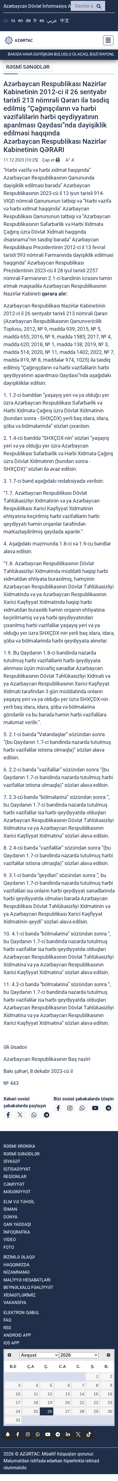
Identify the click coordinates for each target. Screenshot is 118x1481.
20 (67, 1402)
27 (67, 1411)
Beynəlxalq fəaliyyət (28, 1287)
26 (50, 1411)
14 (82, 1394)
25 (36, 1411)
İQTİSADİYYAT (17, 1169)
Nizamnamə (16, 1272)
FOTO (8, 1247)
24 (18, 1411)
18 (36, 1402)
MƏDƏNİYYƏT (17, 1191)
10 (18, 1394)
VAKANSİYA (14, 1302)
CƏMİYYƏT (14, 1184)
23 (110, 1402)
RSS (7, 1327)
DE (28, 20)
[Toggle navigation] (106, 40)
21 (82, 1402)
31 (18, 1420)
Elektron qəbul (21, 1312)
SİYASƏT (11, 1161)
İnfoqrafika (16, 1232)
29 (96, 1411)
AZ (5, 20)
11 (36, 1394)
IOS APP (11, 1343)
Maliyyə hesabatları (26, 1280)
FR (35, 20)
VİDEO (9, 1239)
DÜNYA (10, 1217)
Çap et (49, 160)
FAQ (7, 1320)
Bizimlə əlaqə (19, 1257)
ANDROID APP (17, 1335)
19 (50, 1402)
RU (13, 20)
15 (96, 1394)
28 (82, 1411)
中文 (64, 20)
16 (110, 1394)
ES (42, 20)
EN (20, 20)
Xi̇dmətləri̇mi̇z (19, 1295)
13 (67, 1394)
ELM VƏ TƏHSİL (19, 1201)
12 (50, 1394)
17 (18, 1402)
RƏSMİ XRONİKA (19, 1146)
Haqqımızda (16, 1264)
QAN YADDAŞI (17, 1224)
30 (110, 1411)
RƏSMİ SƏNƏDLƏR (28, 67)
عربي (52, 20)
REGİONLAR (14, 1176)
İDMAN (10, 1209)
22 (96, 1402)
